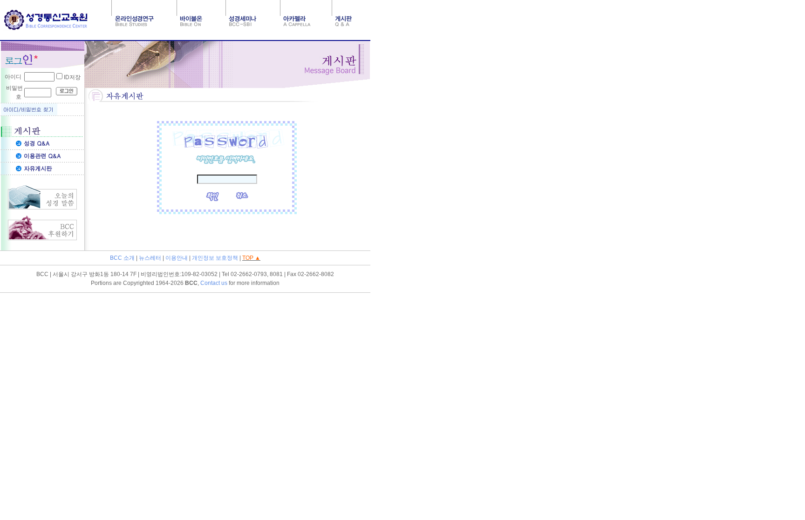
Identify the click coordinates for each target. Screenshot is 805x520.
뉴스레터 (150, 258)
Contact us (213, 283)
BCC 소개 (122, 258)
